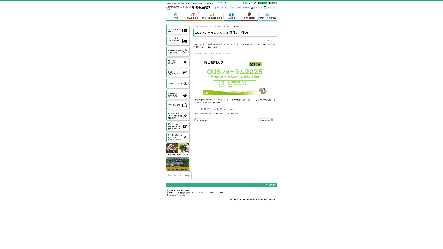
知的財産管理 (249, 16)
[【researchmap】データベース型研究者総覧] (179, 172)
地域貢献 (232, 16)
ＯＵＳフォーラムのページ (212, 54)
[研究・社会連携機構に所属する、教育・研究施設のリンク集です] (178, 144)
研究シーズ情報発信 (268, 16)
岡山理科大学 (221, 7)
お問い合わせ (258, 7)
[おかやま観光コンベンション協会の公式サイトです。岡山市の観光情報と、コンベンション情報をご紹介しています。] (178, 158)
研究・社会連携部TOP (200, 26)
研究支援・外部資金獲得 (212, 16)
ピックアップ (213, 26)
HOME (175, 16)
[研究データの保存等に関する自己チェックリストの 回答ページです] (178, 123)
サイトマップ (271, 7)
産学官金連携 (192, 16)
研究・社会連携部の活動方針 (240, 7)
